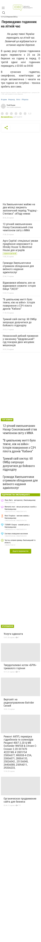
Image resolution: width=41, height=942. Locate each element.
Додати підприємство (20, 551)
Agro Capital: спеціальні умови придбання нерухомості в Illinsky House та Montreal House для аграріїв (20, 245)
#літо (18, 100)
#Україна (25, 100)
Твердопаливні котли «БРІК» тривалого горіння (20, 666)
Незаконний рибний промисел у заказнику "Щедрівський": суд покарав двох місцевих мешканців (20, 340)
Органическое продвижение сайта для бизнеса (20, 800)
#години (4, 100)
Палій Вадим (11, 105)
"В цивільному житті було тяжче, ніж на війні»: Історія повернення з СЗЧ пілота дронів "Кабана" (19, 304)
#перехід (11, 100)
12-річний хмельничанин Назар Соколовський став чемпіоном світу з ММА (18, 227)
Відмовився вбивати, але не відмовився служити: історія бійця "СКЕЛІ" (19, 286)
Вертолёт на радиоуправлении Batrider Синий (19, 702)
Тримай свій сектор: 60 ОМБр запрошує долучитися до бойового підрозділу (20, 322)
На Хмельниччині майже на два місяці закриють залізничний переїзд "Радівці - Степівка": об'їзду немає (20, 209)
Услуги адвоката (13, 633)
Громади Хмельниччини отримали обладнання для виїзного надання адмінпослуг (18, 267)
